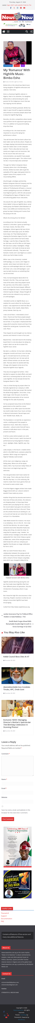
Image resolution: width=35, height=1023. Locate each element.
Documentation (6, 919)
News (22, 65)
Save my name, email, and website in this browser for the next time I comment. (15, 811)
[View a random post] (31, 31)
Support (4, 916)
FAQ (2, 921)
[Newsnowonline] (3, 31)
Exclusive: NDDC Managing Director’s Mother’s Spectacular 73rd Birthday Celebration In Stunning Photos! (17, 723)
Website (4, 797)
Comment (5, 754)
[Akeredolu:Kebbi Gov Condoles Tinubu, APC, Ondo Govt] (17, 668)
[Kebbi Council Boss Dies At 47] (17, 638)
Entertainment (8, 65)
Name (4, 779)
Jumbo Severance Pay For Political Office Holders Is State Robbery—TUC (18, 615)
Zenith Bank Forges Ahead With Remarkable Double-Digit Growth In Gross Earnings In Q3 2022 (18, 624)
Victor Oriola (19, 82)
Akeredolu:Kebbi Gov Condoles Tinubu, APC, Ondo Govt (16, 688)
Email (4, 788)
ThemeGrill (5, 913)
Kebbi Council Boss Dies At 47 (16, 656)
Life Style (16, 65)
